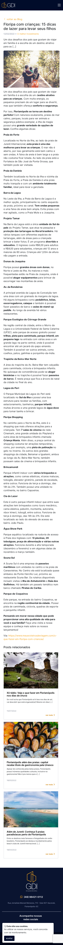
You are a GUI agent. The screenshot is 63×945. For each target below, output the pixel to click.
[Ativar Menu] (59, 5)
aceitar (9, 938)
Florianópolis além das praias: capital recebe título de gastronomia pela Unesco (30, 763)
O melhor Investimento (28, 34)
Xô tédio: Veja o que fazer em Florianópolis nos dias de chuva (31, 694)
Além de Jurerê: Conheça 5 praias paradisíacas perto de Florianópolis (26, 833)
